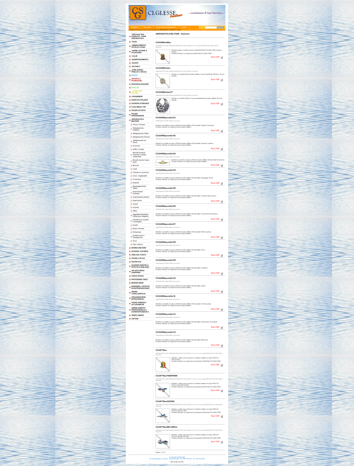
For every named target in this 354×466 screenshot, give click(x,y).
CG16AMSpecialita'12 (166, 314)
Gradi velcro (137, 200)
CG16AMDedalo (163, 68)
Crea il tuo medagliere (166, 27)
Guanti (135, 204)
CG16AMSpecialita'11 (165, 296)
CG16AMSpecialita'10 (166, 278)
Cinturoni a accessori (141, 172)
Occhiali (136, 207)
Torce (135, 241)
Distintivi (136, 183)
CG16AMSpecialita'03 (166, 153)
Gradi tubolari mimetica (138, 193)
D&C (182, 462)
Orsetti (135, 225)
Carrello (147, 27)
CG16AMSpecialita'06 (166, 206)
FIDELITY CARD (175, 30)
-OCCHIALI (135, 66)
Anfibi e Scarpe (138, 149)
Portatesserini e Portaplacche (139, 236)
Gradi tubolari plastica (141, 197)
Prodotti (134, 27)
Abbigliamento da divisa (139, 141)
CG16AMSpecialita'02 (166, 135)
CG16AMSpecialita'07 (166, 224)
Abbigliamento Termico (141, 137)
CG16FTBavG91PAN (165, 401)
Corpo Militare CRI (138, 107)
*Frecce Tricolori (139, 125)
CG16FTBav (161, 350)
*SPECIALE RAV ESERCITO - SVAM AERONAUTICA (138, 36)
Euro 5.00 (215, 57)
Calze (135, 169)
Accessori (136, 146)
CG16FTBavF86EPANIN (166, 376)
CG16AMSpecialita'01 (166, 117)
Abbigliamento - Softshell (139, 129)
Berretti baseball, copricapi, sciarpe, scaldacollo (139, 155)
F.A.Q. (145, 30)
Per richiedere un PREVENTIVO (158, 30)
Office (135, 211)
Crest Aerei (137, 179)
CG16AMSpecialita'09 (166, 260)
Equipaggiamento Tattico (139, 187)
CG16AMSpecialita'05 (166, 188)
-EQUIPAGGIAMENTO (139, 60)
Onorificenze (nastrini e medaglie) (141, 221)
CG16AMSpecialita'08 (166, 242)
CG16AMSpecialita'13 (166, 332)
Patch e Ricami (138, 229)
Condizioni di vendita (135, 30)
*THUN (134, 42)
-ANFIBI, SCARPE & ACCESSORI (139, 52)
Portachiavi (137, 232)
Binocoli (136, 165)
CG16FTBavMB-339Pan (166, 427)
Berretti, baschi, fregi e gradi (141, 161)
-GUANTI (134, 63)
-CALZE (134, 56)
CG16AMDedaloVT (164, 92)
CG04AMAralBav (163, 42)
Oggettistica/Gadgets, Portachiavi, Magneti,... (141, 215)
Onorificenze (136, 262)
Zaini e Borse (138, 244)
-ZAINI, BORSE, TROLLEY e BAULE (139, 71)
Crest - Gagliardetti (140, 176)
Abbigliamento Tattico (141, 133)
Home (184, 27)
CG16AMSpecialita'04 (166, 170)
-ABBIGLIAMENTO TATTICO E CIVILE (138, 46)
